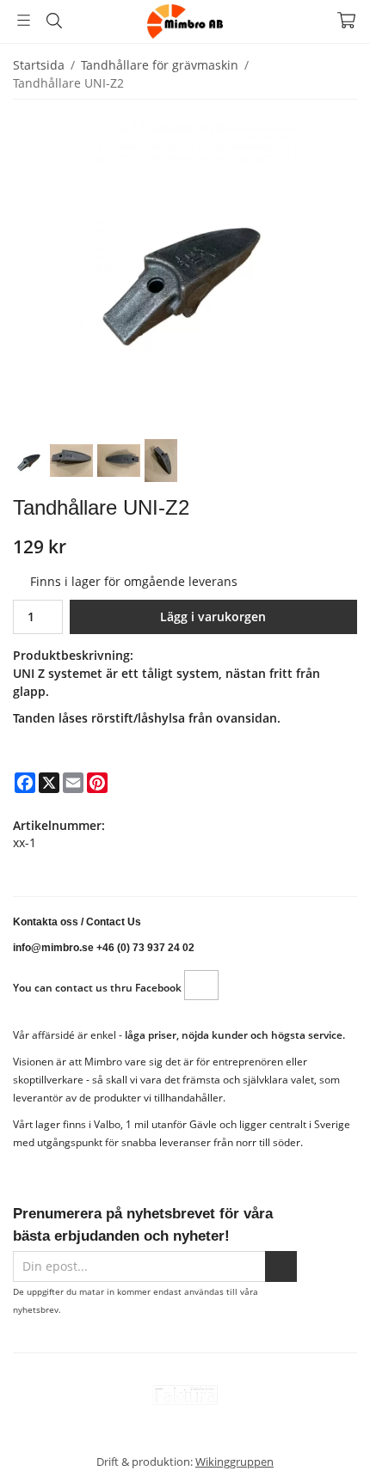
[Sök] (54, 20)
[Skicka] (281, 1267)
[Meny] (24, 20)
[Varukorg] (346, 20)
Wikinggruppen (234, 1461)
